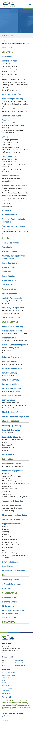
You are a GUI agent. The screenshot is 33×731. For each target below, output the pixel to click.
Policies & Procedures (8, 672)
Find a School (6, 685)
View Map (4, 653)
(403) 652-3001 (19, 660)
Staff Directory (6, 693)
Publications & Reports (8, 675)
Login (27, 715)
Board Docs (5, 678)
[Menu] (30, 4)
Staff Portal (5, 683)
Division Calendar (7, 688)
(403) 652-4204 (19, 663)
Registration (5, 690)
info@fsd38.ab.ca (20, 665)
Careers (4, 680)
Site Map (4, 716)
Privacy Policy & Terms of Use (8, 715)
